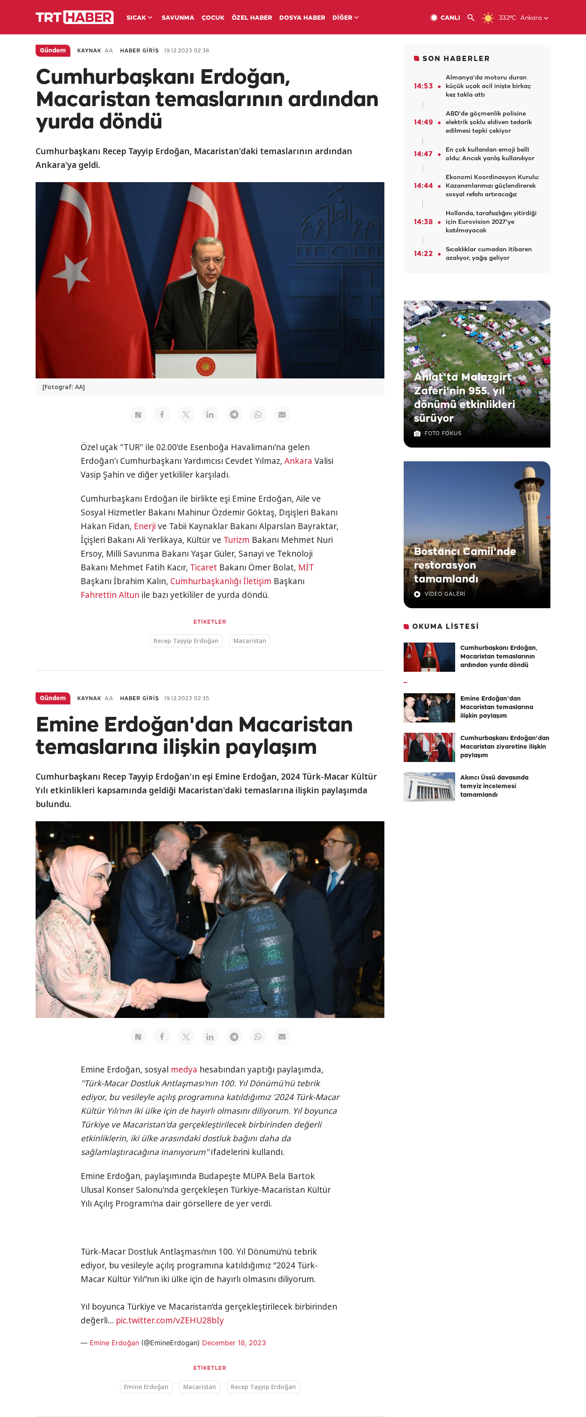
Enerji (145, 526)
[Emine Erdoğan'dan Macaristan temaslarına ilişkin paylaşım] (429, 707)
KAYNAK (89, 51)
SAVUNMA (178, 18)
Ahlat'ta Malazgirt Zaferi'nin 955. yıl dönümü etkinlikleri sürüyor (464, 398)
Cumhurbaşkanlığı (205, 581)
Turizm (237, 539)
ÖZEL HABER (252, 18)
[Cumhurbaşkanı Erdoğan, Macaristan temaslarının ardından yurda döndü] (429, 657)
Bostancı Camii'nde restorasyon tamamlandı (465, 565)
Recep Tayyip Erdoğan (186, 641)
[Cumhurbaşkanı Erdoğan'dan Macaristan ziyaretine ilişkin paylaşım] (429, 747)
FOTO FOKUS (443, 433)
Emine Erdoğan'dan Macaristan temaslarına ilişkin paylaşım (496, 707)
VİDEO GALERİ (445, 594)
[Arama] (474, 18)
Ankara (298, 460)
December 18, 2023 (234, 1342)
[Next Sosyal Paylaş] (138, 414)
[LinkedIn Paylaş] (210, 414)
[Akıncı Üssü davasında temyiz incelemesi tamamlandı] (429, 786)
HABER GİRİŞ (139, 51)
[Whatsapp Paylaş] (258, 414)
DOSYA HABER (302, 18)
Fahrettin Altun (110, 594)
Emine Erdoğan (114, 1342)
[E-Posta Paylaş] (282, 414)
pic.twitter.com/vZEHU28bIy (170, 1320)
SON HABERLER (456, 59)
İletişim (257, 581)
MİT (306, 567)
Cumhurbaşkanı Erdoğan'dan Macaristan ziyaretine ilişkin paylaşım (505, 747)
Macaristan (249, 641)
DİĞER (342, 18)
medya (184, 1069)
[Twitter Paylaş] (186, 414)
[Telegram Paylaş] (234, 414)
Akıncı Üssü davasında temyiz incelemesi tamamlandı (494, 786)
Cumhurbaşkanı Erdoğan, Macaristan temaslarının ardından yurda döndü (499, 657)
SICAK (136, 18)
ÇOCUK (213, 18)
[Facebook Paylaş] (162, 414)
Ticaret (203, 567)
